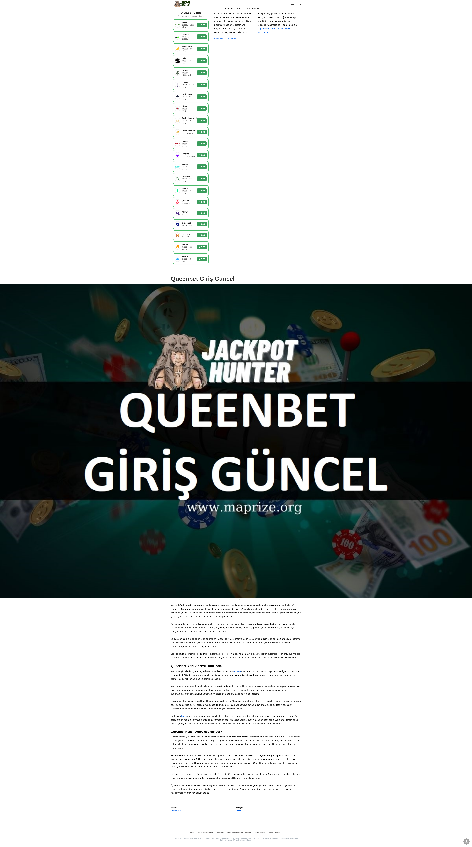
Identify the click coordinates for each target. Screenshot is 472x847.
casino (237, 671)
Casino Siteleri (233, 8)
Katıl (203, 25)
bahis (184, 716)
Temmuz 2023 (176, 810)
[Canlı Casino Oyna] (183, 3)
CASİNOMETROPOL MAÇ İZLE (226, 38)
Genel (238, 810)
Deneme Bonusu (253, 8)
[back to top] (466, 841)
